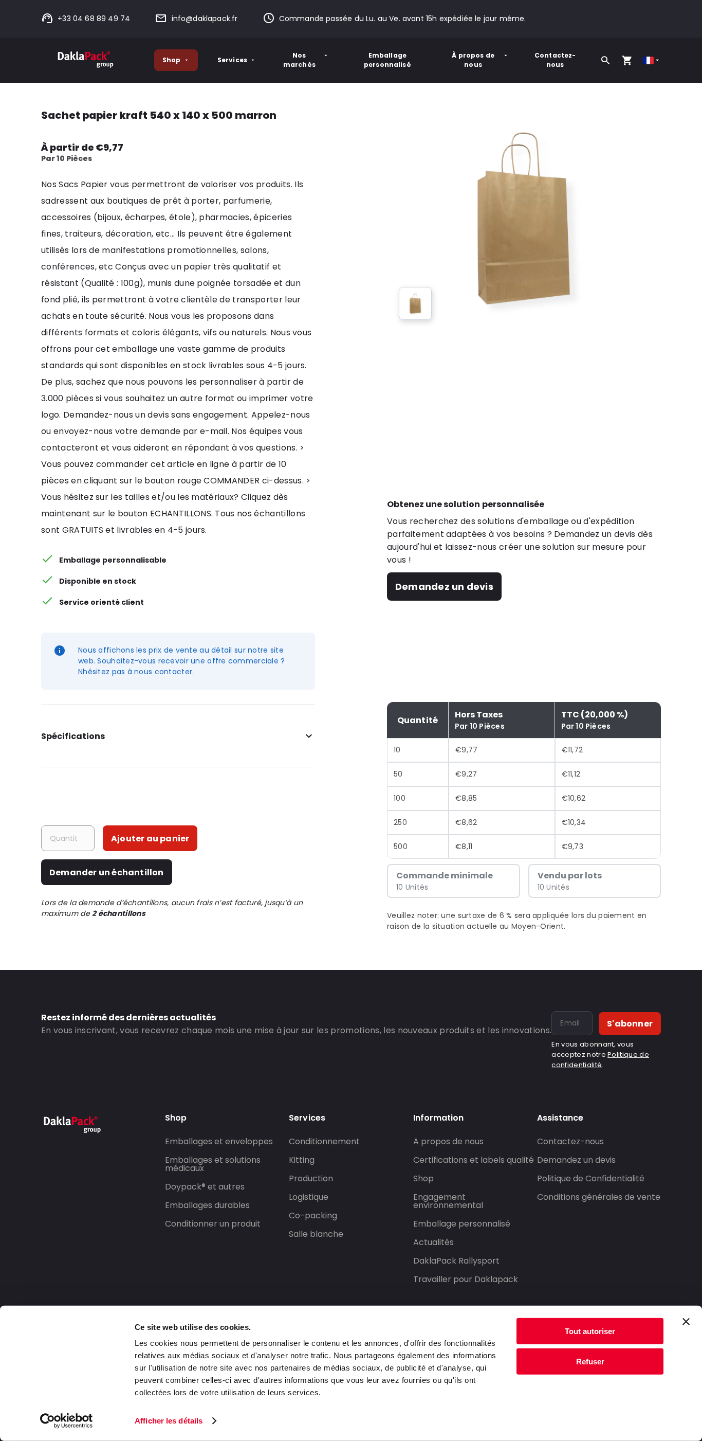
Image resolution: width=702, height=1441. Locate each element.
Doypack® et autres (205, 1187)
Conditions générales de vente (598, 1197)
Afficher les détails (168, 1420)
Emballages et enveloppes (219, 1141)
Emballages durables (207, 1205)
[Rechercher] (605, 60)
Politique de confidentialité (600, 1060)
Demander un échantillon (106, 872)
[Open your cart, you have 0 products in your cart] (627, 60)
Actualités (433, 1242)
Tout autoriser (590, 1331)
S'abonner (630, 1024)
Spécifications (73, 736)
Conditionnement (324, 1141)
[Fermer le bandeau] (686, 1321)
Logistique (308, 1197)
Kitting (302, 1160)
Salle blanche (316, 1234)
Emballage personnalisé (387, 60)
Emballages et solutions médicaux (213, 1164)
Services (232, 60)
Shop (171, 60)
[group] (415, 303)
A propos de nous (448, 1141)
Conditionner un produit (213, 1224)
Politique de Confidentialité (590, 1178)
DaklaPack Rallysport (456, 1261)
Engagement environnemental (448, 1201)
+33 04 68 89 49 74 (94, 18)
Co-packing (313, 1215)
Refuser (590, 1361)
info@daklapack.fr (204, 18)
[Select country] (652, 60)
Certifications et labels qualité (473, 1160)
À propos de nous (473, 60)
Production (311, 1178)
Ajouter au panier (150, 838)
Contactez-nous (555, 60)
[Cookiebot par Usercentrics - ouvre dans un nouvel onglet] (67, 1421)
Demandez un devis (444, 586)
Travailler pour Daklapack (465, 1279)
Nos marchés (299, 60)
